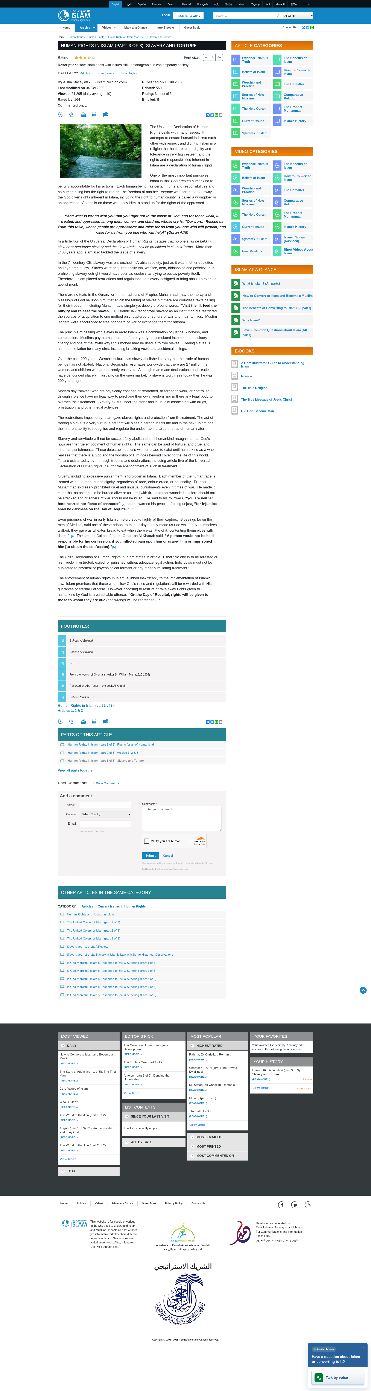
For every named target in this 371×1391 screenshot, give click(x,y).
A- (206, 57)
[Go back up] (363, 990)
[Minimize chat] (363, 1347)
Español (142, 4)
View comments (107, 783)
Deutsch (171, 4)
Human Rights (95, 37)
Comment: (149, 803)
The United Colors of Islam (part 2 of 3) (93, 930)
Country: (71, 814)
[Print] (83, 114)
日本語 (228, 4)
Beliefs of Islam (253, 72)
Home (66, 27)
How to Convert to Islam (297, 72)
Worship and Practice (251, 84)
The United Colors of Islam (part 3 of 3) (93, 938)
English (115, 4)
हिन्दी (268, 4)
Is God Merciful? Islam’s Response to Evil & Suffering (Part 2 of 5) (111, 970)
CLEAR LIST (304, 1088)
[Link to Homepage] (74, 15)
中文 (216, 4)
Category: (68, 73)
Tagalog (255, 4)
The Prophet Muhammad (293, 108)
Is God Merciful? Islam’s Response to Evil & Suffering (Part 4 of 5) (111, 986)
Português (202, 4)
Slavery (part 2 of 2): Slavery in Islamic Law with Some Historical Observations (120, 954)
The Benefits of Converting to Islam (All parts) (276, 308)
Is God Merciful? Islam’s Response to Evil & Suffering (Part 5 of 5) (111, 995)
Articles (85, 27)
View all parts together (76, 770)
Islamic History (295, 121)
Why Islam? (251, 320)
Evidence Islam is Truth (255, 59)
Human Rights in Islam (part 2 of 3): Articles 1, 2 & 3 (86, 708)
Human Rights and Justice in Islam (90, 914)
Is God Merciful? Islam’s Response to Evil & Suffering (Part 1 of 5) (111, 962)
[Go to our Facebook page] (281, 1204)
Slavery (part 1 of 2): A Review (87, 946)
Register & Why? (188, 15)
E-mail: (72, 823)
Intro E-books (166, 27)
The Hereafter (294, 84)
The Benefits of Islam (295, 59)
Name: (72, 805)
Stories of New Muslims (253, 96)
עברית (307, 4)
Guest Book (192, 27)
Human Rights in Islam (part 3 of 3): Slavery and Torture (106, 760)
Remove (307, 1079)
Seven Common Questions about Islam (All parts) (274, 332)
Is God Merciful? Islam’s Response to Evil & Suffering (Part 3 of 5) (111, 979)
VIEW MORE (68, 1159)
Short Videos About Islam (298, 251)
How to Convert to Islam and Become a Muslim (277, 295)
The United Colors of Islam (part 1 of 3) (93, 922)
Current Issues (76, 37)
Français (156, 4)
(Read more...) (69, 1063)
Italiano (241, 4)
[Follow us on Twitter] (294, 1204)
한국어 (294, 4)
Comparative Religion (293, 96)
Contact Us (289, 27)
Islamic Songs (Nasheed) (294, 239)
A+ (219, 57)
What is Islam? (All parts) (261, 283)
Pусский (186, 4)
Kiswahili (280, 4)
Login (166, 15)
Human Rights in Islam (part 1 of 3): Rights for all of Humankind (111, 744)
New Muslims (252, 251)
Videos (106, 27)
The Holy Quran (254, 108)
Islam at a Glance (135, 27)
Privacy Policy (174, 1203)
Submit (150, 855)
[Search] (279, 15)
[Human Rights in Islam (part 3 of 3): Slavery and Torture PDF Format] (94, 114)
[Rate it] (60, 114)
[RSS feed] (308, 1204)
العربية (128, 4)
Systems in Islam (254, 133)
